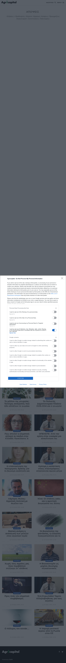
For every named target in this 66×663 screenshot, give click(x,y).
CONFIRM (20, 378)
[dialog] (33, 331)
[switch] (54, 312)
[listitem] (33, 308)
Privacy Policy (42, 384)
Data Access (33, 384)
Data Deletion (23, 384)
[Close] (62, 278)
